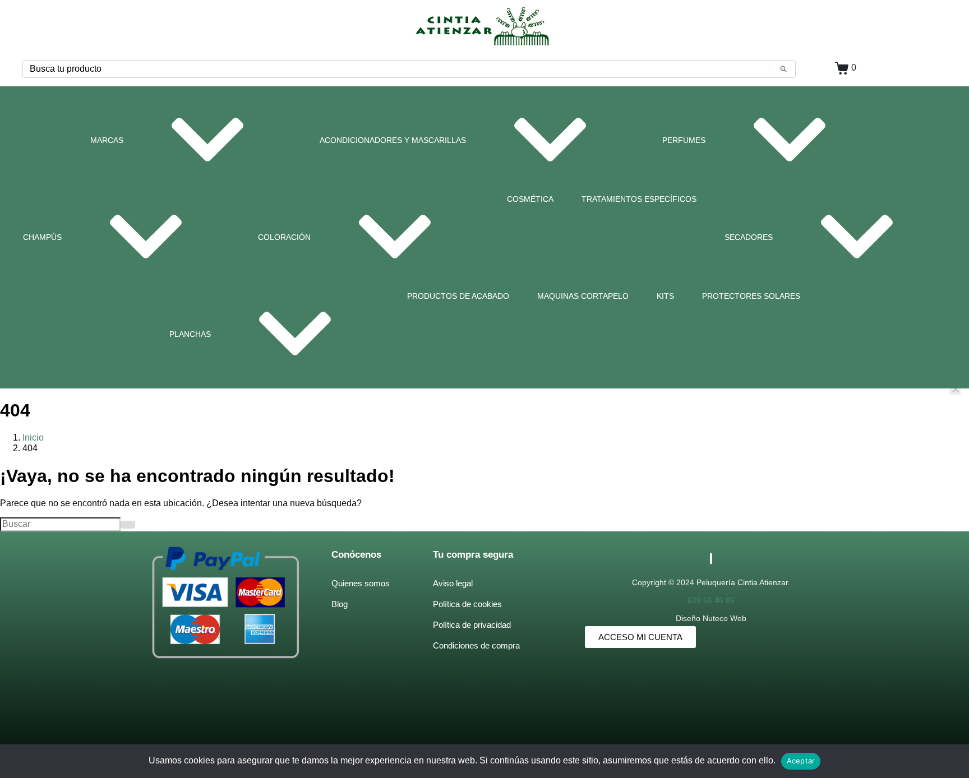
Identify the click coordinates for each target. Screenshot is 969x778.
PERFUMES (683, 140)
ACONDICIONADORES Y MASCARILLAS (393, 140)
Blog (339, 604)
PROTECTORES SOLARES (751, 295)
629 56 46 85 (711, 600)
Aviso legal (453, 583)
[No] (955, 389)
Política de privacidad (472, 624)
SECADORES (749, 237)
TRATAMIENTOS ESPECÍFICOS (639, 198)
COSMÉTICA (530, 198)
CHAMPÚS (42, 237)
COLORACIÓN (284, 237)
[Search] (783, 69)
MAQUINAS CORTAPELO (583, 295)
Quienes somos (360, 583)
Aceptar (801, 760)
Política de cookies (467, 604)
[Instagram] (711, 558)
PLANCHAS (190, 334)
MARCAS (106, 140)
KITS (665, 295)
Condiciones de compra (476, 645)
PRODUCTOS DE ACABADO (458, 295)
